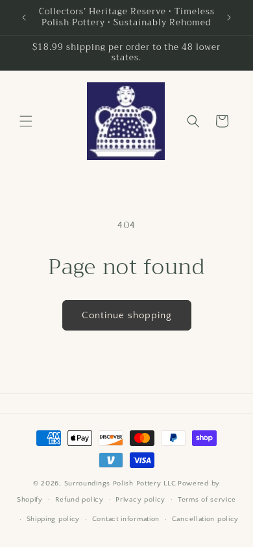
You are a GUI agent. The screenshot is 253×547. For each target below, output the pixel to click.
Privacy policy (140, 500)
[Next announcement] (229, 17)
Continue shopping (127, 315)
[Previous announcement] (24, 17)
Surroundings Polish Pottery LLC (120, 483)
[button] (26, 121)
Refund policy (79, 500)
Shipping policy (53, 519)
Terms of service (207, 500)
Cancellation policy (205, 519)
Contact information (126, 519)
